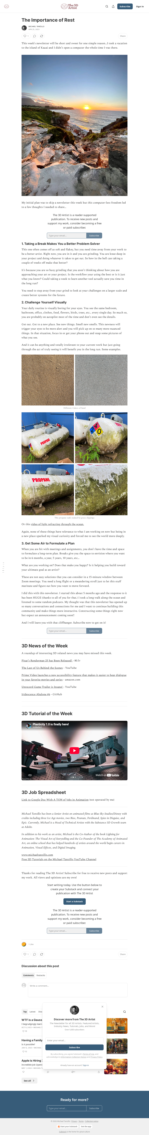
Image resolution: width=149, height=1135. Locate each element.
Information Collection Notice (73, 1057)
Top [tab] (25, 1011)
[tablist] (34, 975)
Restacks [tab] (41, 975)
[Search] (107, 6)
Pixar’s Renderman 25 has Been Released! (47, 661)
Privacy (74, 1121)
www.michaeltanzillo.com (37, 855)
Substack (62, 1131)
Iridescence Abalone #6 (36, 694)
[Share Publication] (113, 6)
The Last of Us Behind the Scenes (42, 668)
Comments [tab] (28, 975)
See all (27, 1080)
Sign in (140, 6)
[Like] (23, 1072)
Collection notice (91, 1121)
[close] (102, 1006)
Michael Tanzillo (36, 26)
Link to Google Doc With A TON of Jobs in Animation (55, 800)
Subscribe (125, 6)
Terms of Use (88, 1054)
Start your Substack (68, 1126)
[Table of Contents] (3, 567)
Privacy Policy (96, 1057)
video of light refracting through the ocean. (57, 524)
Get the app (86, 1126)
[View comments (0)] (35, 36)
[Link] (17, 243)
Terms (81, 1121)
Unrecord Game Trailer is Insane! (42, 687)
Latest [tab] (33, 1011)
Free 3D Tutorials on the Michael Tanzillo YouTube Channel (59, 859)
